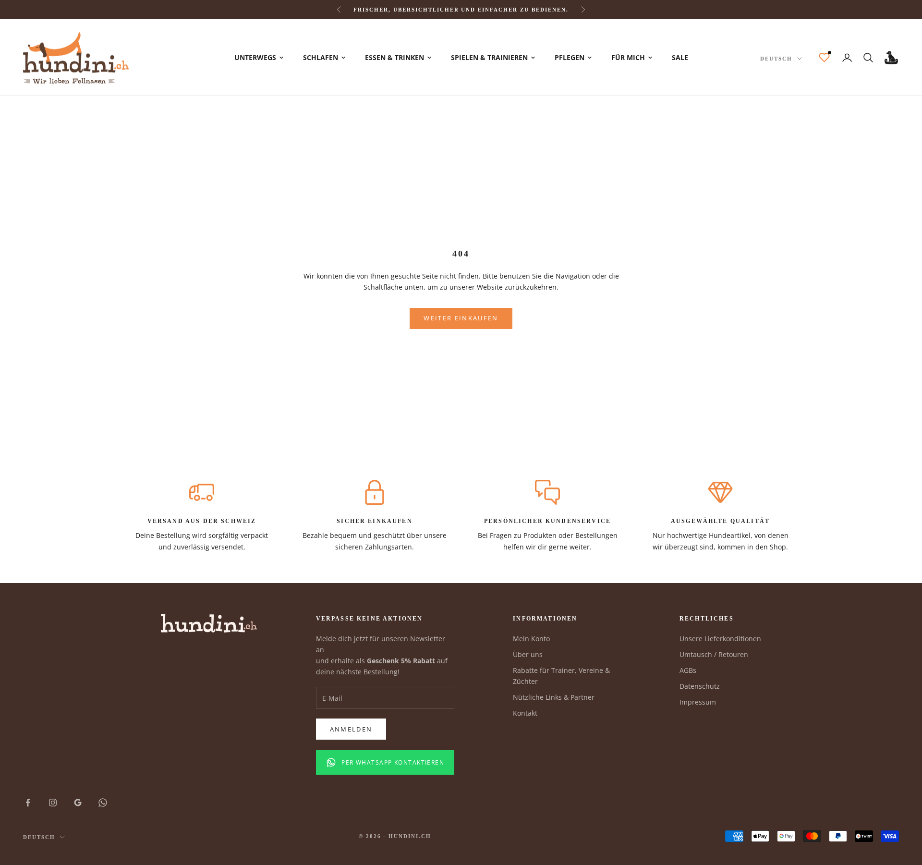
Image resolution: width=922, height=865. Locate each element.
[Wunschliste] (824, 57)
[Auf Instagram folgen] (53, 802)
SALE (680, 57)
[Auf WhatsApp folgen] (103, 802)
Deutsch (776, 58)
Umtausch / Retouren (713, 654)
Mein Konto (531, 638)
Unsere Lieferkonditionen (720, 638)
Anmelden (351, 729)
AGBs (687, 670)
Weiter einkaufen (461, 318)
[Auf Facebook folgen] (28, 802)
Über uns (528, 654)
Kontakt (525, 713)
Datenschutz (699, 686)
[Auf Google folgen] (78, 802)
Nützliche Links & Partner (553, 697)
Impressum (697, 702)
